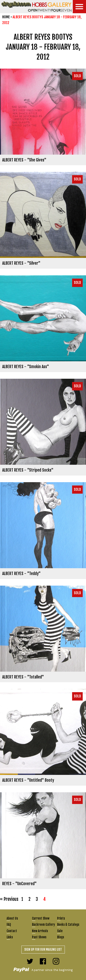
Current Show (40, 918)
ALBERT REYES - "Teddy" (21, 573)
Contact (12, 931)
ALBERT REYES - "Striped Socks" (27, 470)
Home (6, 17)
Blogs (60, 937)
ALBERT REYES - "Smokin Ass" (25, 366)
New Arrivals (40, 931)
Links (10, 937)
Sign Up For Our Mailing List (43, 949)
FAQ (9, 924)
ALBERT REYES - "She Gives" (24, 159)
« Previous (9, 899)
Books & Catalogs (68, 924)
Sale (60, 931)
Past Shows (39, 937)
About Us (12, 918)
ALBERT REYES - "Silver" (21, 263)
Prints (61, 918)
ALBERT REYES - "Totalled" (23, 677)
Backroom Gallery (43, 924)
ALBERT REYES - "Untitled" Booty (28, 780)
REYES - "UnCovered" (19, 883)
